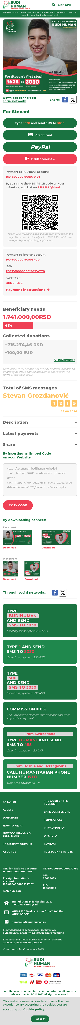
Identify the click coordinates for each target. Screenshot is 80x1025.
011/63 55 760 (20, 911)
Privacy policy (54, 827)
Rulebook (51, 851)
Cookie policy (33, 1009)
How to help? (13, 825)
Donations (10, 817)
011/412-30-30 (21, 914)
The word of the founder (56, 802)
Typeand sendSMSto (39, 123)
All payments (63, 359)
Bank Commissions (57, 811)
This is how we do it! (17, 843)
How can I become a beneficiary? (16, 834)
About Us (9, 851)
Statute (67, 851)
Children (9, 801)
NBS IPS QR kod (49, 187)
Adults (8, 809)
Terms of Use (53, 819)
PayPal (40, 147)
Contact (50, 843)
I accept (40, 1018)
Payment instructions (25, 290)
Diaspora (50, 835)
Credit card (43, 135)
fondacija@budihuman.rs (29, 922)
